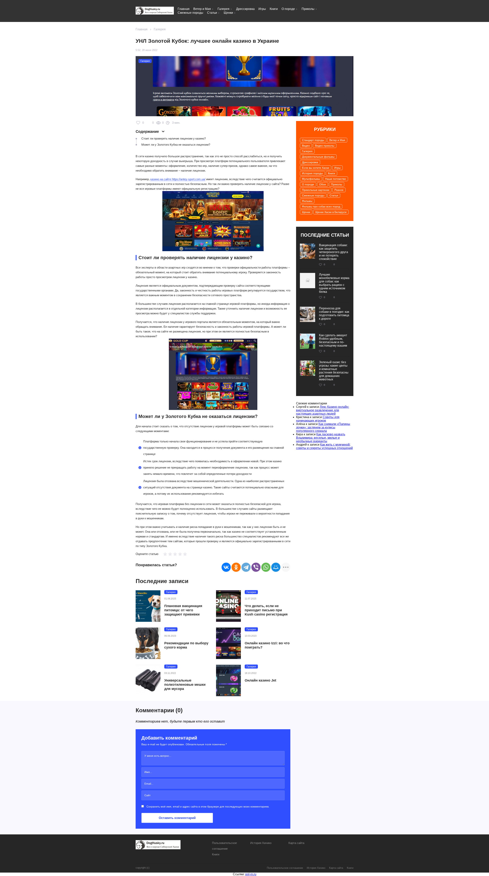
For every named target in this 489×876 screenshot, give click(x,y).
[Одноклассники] (236, 567)
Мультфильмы (311, 178)
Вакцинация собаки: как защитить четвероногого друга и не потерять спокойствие (333, 252)
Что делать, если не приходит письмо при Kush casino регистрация (266, 610)
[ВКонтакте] (226, 567)
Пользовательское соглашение (285, 867)
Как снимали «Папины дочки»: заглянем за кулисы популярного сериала (323, 427)
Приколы (308, 8)
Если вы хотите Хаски (315, 167)
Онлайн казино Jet (260, 680)
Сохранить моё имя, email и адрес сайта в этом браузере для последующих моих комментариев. (208, 806)
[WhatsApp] (265, 567)
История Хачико (260, 843)
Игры (262, 8)
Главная (183, 8)
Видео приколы (324, 145)
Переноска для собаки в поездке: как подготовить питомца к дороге (334, 313)
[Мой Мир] (275, 567)
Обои (322, 184)
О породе (288, 8)
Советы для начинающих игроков (317, 418)
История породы (312, 173)
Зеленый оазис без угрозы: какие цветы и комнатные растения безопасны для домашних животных (333, 371)
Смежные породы (190, 12)
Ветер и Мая (202, 8)
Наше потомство (335, 178)
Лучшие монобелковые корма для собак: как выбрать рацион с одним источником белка (334, 283)
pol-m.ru (250, 874)
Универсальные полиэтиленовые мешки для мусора (185, 684)
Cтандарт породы (313, 140)
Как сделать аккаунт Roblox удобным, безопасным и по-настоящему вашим (333, 340)
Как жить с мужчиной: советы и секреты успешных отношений (324, 446)
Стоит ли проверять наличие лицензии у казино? (173, 138)
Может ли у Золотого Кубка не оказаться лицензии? (175, 144)
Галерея (223, 8)
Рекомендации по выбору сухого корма (186, 645)
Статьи (212, 12)
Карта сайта (296, 843)
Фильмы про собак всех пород (321, 206)
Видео (306, 145)
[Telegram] (246, 567)
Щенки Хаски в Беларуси (331, 212)
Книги (274, 8)
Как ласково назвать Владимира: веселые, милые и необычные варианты (320, 438)
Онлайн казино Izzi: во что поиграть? (267, 645)
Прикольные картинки (315, 189)
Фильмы (307, 200)
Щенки (228, 12)
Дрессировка (245, 8)
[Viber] (256, 567)
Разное (338, 189)
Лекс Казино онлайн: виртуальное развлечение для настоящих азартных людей (322, 410)
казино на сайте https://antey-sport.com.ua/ (177, 179)
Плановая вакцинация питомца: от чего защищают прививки (183, 610)
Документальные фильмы (318, 156)
